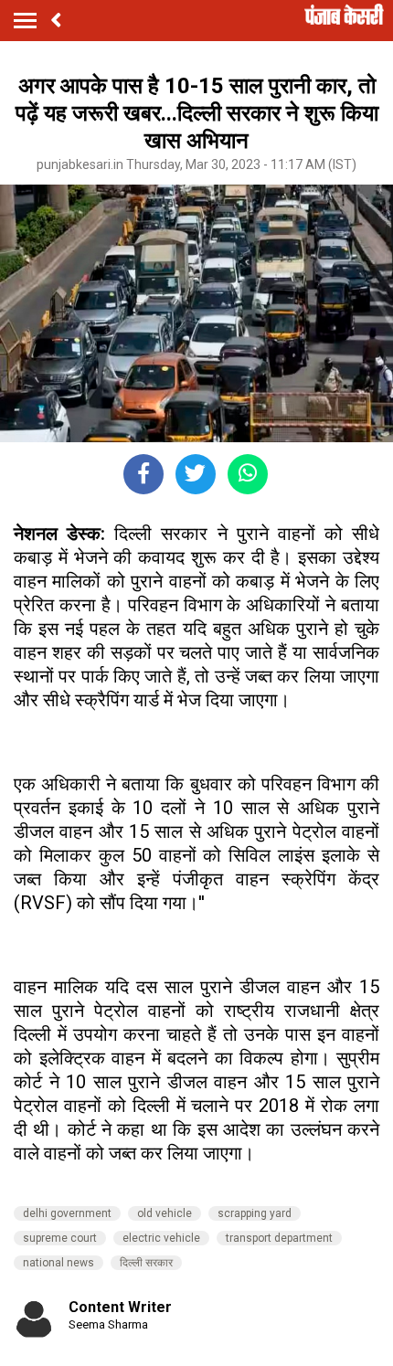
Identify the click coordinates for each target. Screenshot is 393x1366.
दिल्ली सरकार (146, 1262)
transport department (279, 1238)
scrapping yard (255, 1213)
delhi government (67, 1213)
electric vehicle (161, 1238)
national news (58, 1262)
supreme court (60, 1238)
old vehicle (164, 1213)
